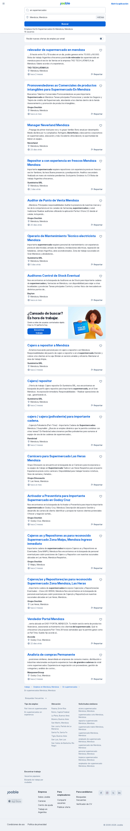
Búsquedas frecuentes (34, 698)
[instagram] (107, 792)
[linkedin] (119, 792)
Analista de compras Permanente (51, 654)
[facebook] (101, 792)
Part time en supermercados (35, 708)
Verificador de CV (84, 804)
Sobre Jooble (44, 797)
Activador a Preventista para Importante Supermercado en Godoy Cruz (56, 498)
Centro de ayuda (45, 805)
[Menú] (3, 3)
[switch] (102, 38)
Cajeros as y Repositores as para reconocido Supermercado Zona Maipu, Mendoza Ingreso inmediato (59, 540)
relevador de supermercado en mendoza (56, 50)
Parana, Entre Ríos (58, 708)
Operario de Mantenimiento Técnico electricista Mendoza (61, 238)
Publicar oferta (63, 807)
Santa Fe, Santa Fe (59, 732)
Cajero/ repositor (39, 381)
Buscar (65, 24)
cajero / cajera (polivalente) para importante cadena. (58, 418)
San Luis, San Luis (58, 739)
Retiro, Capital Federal (60, 712)
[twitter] (113, 792)
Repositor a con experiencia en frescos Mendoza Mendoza (61, 163)
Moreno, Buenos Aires (60, 719)
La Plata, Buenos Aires (60, 716)
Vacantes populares (32, 776)
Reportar (98, 74)
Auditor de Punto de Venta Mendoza (53, 200)
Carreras (42, 801)
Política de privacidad (37, 824)
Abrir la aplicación (119, 3)
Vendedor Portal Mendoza (45, 619)
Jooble (120, 825)
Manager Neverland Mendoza (48, 125)
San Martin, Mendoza (60, 723)
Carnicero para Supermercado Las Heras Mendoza (56, 458)
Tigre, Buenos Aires (59, 736)
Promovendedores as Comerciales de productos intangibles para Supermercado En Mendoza (61, 87)
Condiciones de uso (16, 824)
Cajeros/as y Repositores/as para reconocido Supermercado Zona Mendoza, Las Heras (59, 581)
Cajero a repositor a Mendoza (48, 345)
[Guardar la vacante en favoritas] (100, 50)
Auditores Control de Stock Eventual (53, 275)
